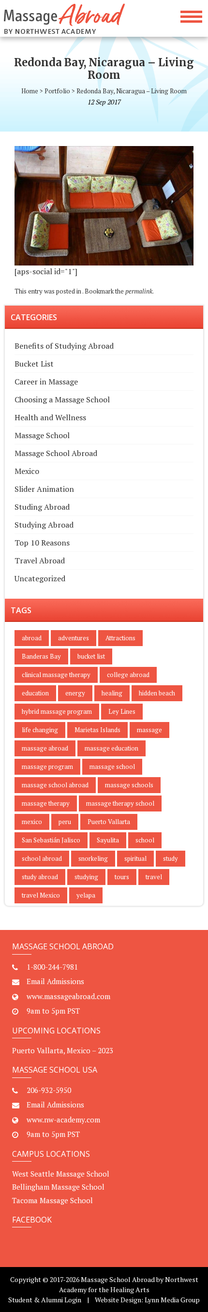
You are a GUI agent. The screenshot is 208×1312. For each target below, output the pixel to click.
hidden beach (157, 693)
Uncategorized (40, 578)
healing (112, 693)
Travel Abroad (40, 560)
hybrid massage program (57, 711)
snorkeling (93, 858)
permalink (138, 291)
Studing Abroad (42, 506)
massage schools (129, 785)
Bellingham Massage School (58, 1187)
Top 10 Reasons (42, 542)
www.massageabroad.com (68, 996)
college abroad (128, 674)
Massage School (42, 435)
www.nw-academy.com (63, 1119)
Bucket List (34, 363)
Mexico (27, 471)
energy (75, 693)
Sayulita (108, 840)
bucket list (91, 656)
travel (154, 876)
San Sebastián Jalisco (51, 840)
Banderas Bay (41, 656)
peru (65, 821)
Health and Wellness (50, 417)
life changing (40, 729)
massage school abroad (55, 785)
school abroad (42, 858)
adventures (73, 638)
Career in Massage (46, 381)
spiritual (135, 858)
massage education (111, 748)
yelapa (85, 895)
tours (122, 876)
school (144, 840)
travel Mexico (41, 895)
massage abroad (45, 748)
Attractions (120, 638)
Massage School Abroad (56, 453)
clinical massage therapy (56, 674)
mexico (32, 821)
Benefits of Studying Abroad (64, 345)
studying (86, 876)
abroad (32, 638)
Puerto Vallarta (109, 821)
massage (149, 729)
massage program (47, 766)
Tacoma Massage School (52, 1200)
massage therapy (46, 803)
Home (29, 91)
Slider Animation (44, 489)
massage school (112, 766)
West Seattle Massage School (60, 1174)
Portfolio (57, 91)
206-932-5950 (49, 1090)
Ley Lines (121, 711)
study (170, 858)
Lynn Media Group (172, 1299)
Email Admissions (55, 981)
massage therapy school (120, 803)
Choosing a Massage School (62, 399)
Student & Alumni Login (44, 1299)
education (35, 693)
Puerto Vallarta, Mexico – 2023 (62, 1050)
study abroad (40, 876)
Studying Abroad (44, 524)
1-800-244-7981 (52, 967)
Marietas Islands (97, 729)
